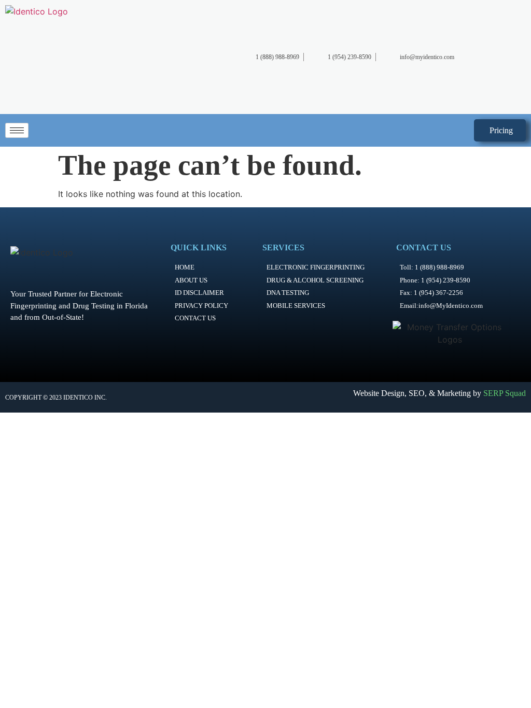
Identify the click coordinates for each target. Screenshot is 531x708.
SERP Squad (504, 393)
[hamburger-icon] (17, 130)
